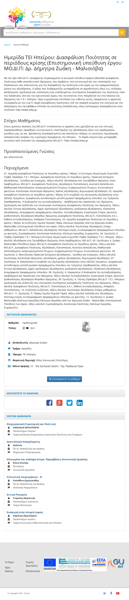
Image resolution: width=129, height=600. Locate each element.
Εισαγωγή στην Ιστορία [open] (25, 512)
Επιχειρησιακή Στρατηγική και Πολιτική (31, 424)
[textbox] (61, 32)
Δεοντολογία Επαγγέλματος (23, 441)
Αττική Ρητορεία (17, 494)
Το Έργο (9, 562)
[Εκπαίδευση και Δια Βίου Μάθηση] (75, 564)
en (122, 2)
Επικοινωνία (33, 571)
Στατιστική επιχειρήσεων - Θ (24, 477)
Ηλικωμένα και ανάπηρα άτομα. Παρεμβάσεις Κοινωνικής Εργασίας (47, 459)
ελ (118, 2)
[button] (122, 32)
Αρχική (7, 44)
